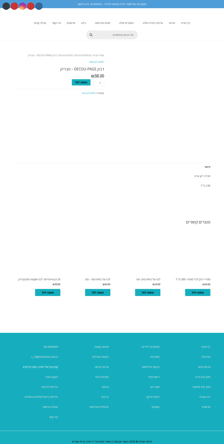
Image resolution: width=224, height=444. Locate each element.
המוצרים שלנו (126, 23)
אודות (172, 23)
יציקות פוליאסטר (150, 367)
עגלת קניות (40, 23)
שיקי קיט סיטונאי (201, 387)
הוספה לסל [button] (198, 292)
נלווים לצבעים (66, 55)
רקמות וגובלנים (100, 357)
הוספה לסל (81, 82)
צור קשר (53, 417)
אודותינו (206, 357)
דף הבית (185, 23)
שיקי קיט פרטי (202, 377)
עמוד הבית (98, 55)
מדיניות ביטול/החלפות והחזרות (41, 397)
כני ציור (105, 397)
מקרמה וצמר (102, 377)
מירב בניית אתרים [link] (81, 441)
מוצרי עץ (155, 387)
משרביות (155, 357)
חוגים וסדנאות (102, 23)
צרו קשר (56, 23)
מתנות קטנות (101, 347)
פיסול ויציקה (153, 397)
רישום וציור (154, 377)
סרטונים (71, 23)
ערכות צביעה (102, 367)
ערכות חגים (204, 367)
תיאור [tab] (207, 167)
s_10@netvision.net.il (44, 357)
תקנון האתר (51, 377)
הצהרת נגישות (50, 407)
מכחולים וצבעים (83, 55)
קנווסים (156, 407)
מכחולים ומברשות (99, 407)
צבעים (105, 387)
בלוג (83, 23)
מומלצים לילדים (151, 347)
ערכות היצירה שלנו (153, 23)
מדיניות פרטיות (49, 387)
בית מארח (205, 397)
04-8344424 (51, 347)
